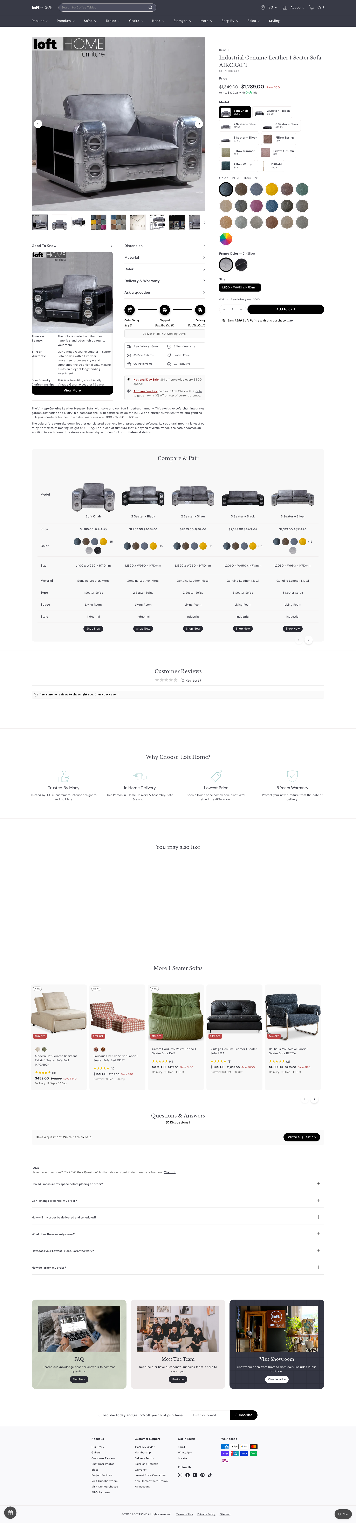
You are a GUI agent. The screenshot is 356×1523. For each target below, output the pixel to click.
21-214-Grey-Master (256, 189)
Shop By (228, 21)
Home (222, 50)
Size (222, 279)
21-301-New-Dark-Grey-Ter (241, 222)
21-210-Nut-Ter (226, 206)
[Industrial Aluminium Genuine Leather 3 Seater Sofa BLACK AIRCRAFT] (243, 490)
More (204, 21)
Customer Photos (102, 1464)
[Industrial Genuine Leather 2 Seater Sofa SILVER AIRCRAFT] (193, 490)
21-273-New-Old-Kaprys (287, 206)
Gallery (96, 1452)
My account (142, 1486)
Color (238, 178)
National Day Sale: (146, 379)
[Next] (199, 124)
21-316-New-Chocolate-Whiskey (272, 222)
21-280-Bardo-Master (256, 206)
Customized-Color (226, 239)
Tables (111, 21)
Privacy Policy (206, 1514)
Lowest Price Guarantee (150, 1475)
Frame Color (237, 253)
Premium (64, 21)
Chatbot (170, 1172)
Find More (79, 1379)
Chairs (134, 21)
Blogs (95, 1469)
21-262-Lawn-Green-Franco (302, 189)
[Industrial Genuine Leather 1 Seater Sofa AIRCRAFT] (93, 490)
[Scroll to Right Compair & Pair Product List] (308, 640)
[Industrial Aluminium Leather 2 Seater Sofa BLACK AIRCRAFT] (143, 490)
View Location (277, 1379)
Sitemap (225, 1514)
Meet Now (178, 1379)
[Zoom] (118, 124)
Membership (143, 1452)
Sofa (199, 391)
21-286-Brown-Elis (226, 222)
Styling (274, 21)
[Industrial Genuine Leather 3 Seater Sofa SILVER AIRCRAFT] (293, 490)
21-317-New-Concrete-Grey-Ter (302, 222)
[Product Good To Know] (72, 323)
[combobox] (107, 8)
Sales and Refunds (146, 1464)
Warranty (141, 1469)
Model (224, 102)
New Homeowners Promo (151, 1481)
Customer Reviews (103, 1458)
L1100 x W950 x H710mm (239, 287)
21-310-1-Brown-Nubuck (256, 222)
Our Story (97, 1447)
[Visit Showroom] (277, 1329)
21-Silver (226, 265)
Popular (38, 21)
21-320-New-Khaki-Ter (287, 222)
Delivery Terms (144, 1458)
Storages (180, 21)
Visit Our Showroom (104, 1481)
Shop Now (93, 628)
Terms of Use (184, 1514)
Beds (156, 21)
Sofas (88, 21)
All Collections (100, 1492)
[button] (301, 1137)
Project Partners (102, 1475)
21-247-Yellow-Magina (272, 189)
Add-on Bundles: (145, 391)
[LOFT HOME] (42, 7)
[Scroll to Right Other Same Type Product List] (314, 1099)
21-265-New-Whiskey (241, 206)
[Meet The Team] (178, 1329)
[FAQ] (79, 1329)
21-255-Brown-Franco (287, 189)
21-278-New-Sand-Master (302, 206)
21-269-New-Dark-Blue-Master (272, 206)
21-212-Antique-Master (241, 189)
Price (223, 78)
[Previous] (38, 124)
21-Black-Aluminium (241, 265)
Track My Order (145, 1447)
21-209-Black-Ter (226, 189)
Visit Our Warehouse (104, 1486)
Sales (252, 21)
